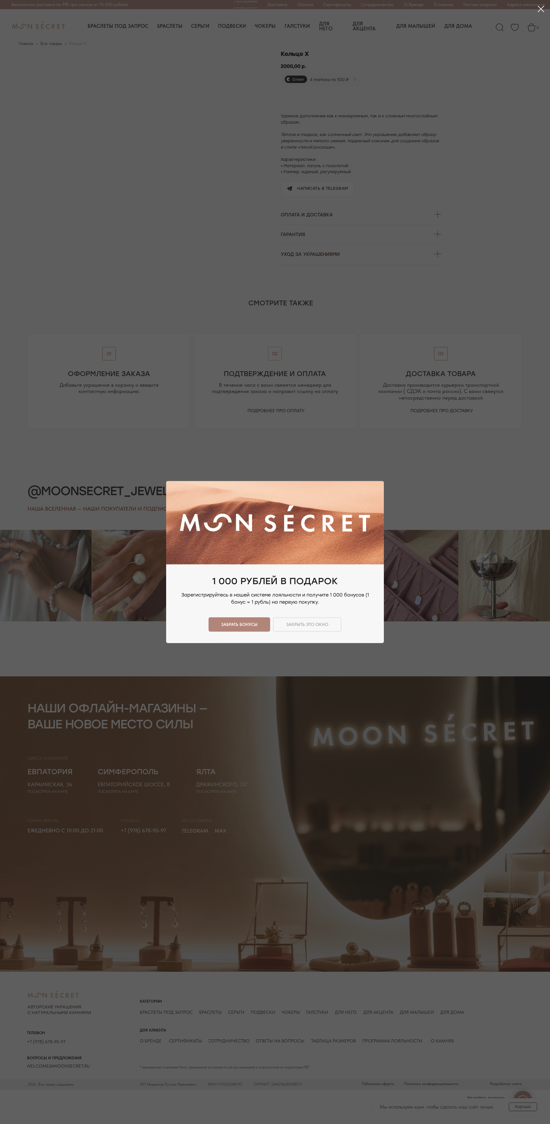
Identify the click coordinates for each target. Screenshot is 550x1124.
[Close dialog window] (541, 9)
